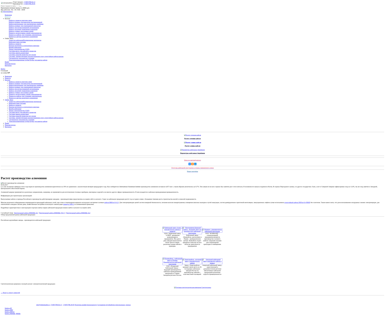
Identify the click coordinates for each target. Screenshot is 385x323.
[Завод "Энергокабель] (192, 261)
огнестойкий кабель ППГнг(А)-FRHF (297, 202)
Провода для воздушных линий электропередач (25, 33)
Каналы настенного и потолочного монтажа (24, 46)
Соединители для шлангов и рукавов (21, 58)
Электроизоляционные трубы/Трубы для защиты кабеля (28, 60)
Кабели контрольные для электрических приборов (26, 24)
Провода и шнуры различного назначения (23, 36)
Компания (8, 15)
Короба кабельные (15, 47)
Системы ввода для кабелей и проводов (22, 51)
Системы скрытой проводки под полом (22, 55)
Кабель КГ (8, 308)
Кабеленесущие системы (17, 42)
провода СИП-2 (68, 204)
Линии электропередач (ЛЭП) (19, 49)
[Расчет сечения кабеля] (192, 134)
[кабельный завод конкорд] (212, 230)
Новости (8, 17)
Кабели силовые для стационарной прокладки (25, 26)
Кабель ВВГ (9, 310)
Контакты (8, 65)
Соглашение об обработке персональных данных (114, 305)
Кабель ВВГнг (10, 312)
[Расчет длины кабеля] (192, 142)
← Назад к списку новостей (10, 293)
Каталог (7, 80)
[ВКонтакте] (189, 164)
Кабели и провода (15, 44)
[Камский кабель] (192, 230)
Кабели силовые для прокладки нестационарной (25, 22)
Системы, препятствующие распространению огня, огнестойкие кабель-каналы (36, 56)
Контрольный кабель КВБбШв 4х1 (26, 213)
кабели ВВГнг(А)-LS (111, 202)
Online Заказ (9, 100)
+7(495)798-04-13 (29, 2)
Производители (10, 64)
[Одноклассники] (192, 164)
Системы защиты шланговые (19, 53)
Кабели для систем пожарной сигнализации (24, 27)
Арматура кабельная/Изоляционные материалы (25, 40)
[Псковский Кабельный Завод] (172, 261)
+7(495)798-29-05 (29, 4)
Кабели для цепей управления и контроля (23, 29)
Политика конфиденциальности (86, 305)
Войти (3, 69)
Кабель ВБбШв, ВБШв (12, 313)
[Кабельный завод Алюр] (172, 229)
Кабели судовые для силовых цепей (21, 31)
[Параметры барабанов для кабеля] (192, 149)
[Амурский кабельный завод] (212, 261)
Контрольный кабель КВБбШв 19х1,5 (52, 213)
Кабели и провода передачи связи (20, 20)
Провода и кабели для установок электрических (25, 35)
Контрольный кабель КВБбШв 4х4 (78, 213)
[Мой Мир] (195, 164)
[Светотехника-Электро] (192, 287)
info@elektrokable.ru (43, 305)
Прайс (7, 62)
